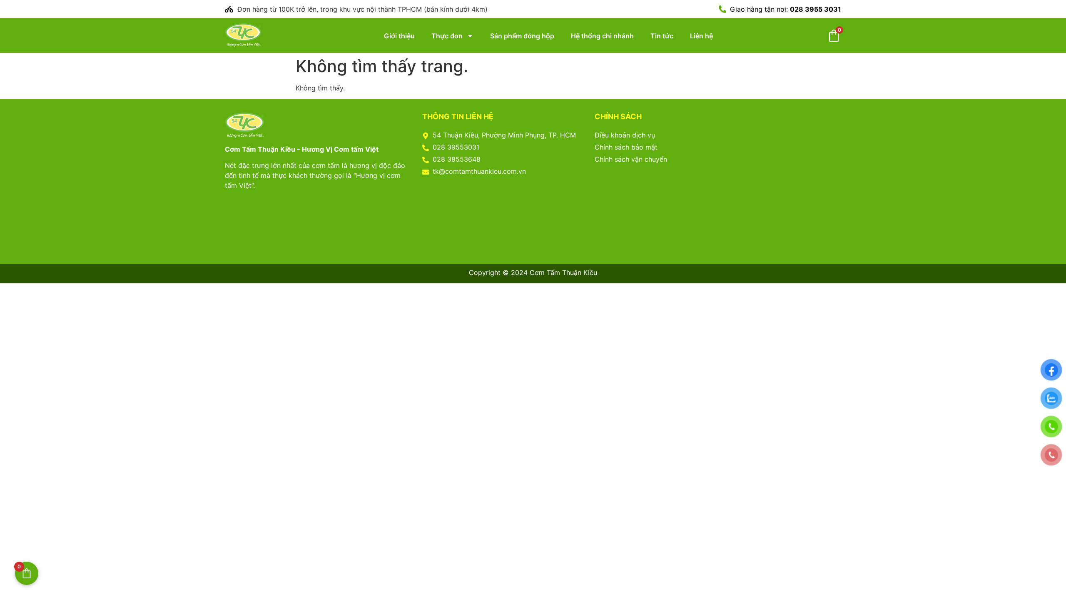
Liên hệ (701, 36)
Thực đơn (447, 36)
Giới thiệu (399, 36)
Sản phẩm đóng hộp (522, 36)
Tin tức (661, 36)
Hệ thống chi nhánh (602, 36)
